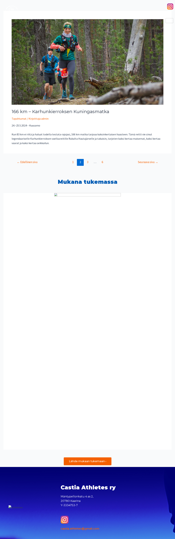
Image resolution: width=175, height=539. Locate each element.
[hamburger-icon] (169, 20)
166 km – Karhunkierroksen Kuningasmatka (60, 111)
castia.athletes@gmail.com (80, 528)
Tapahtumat (19, 118)
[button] (87, 461)
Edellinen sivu (27, 162)
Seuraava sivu (148, 162)
